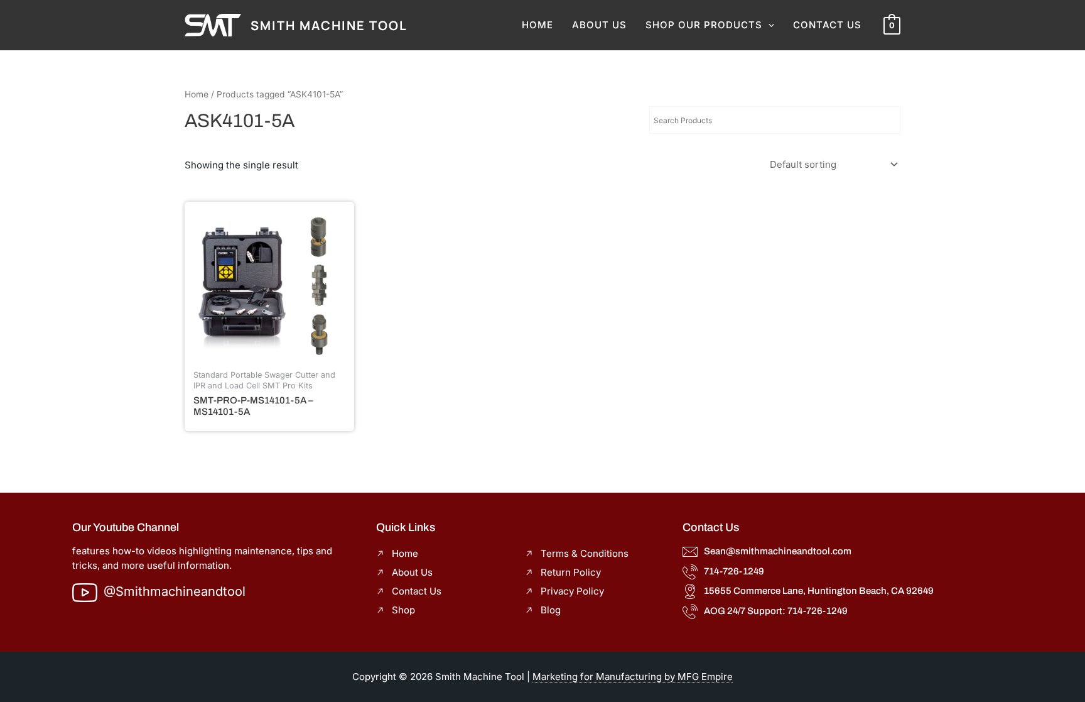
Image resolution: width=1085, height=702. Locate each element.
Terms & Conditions (585, 553)
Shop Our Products (703, 25)
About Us (599, 25)
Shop (403, 610)
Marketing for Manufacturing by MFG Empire (632, 677)
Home (537, 25)
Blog (551, 610)
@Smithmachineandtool (175, 591)
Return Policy (571, 572)
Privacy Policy (572, 591)
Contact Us (827, 25)
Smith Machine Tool (329, 25)
